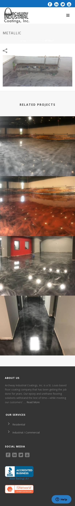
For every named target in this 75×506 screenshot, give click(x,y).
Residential (18, 424)
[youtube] (27, 455)
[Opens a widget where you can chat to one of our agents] (61, 499)
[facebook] (8, 455)
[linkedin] (14, 455)
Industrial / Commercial (26, 432)
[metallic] (37, 70)
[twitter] (21, 455)
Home (24, 40)
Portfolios (35, 40)
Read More (33, 402)
